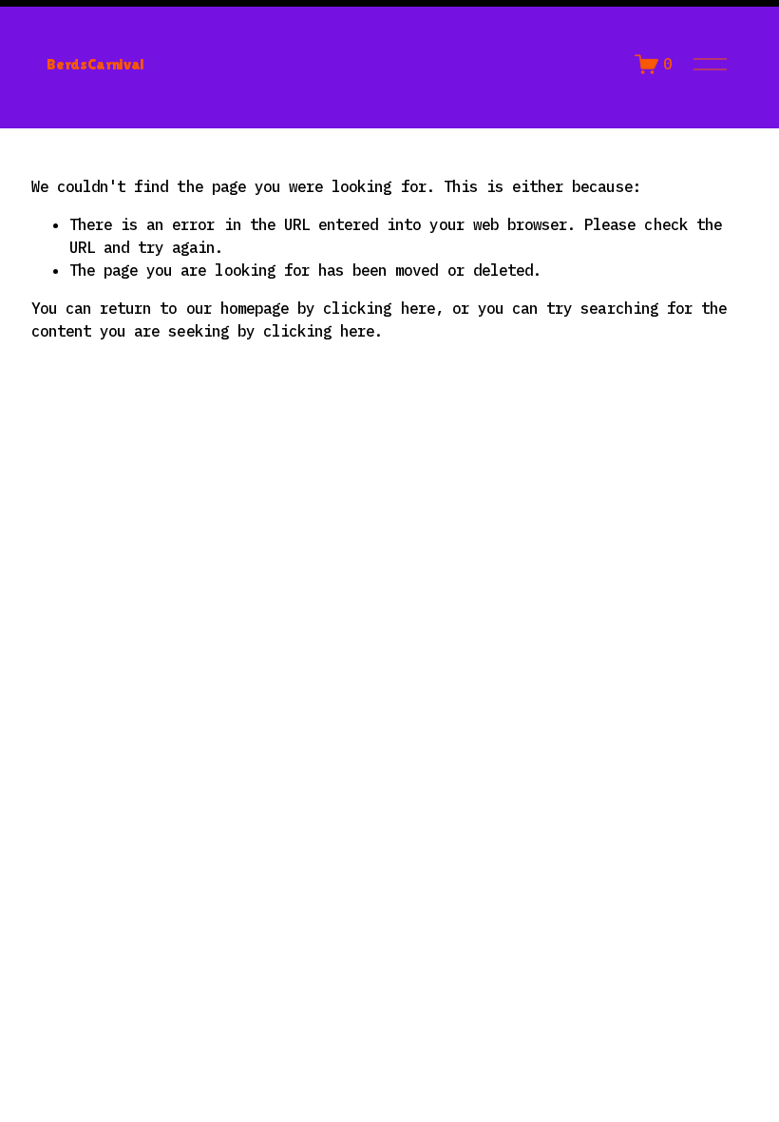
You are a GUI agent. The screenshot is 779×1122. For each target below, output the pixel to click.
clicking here (379, 308)
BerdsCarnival (95, 64)
